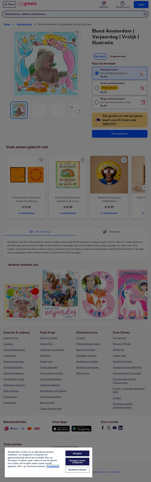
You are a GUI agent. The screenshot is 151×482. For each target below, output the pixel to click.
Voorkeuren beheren (77, 470)
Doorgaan (77, 453)
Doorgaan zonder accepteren (77, 462)
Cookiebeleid (53, 466)
